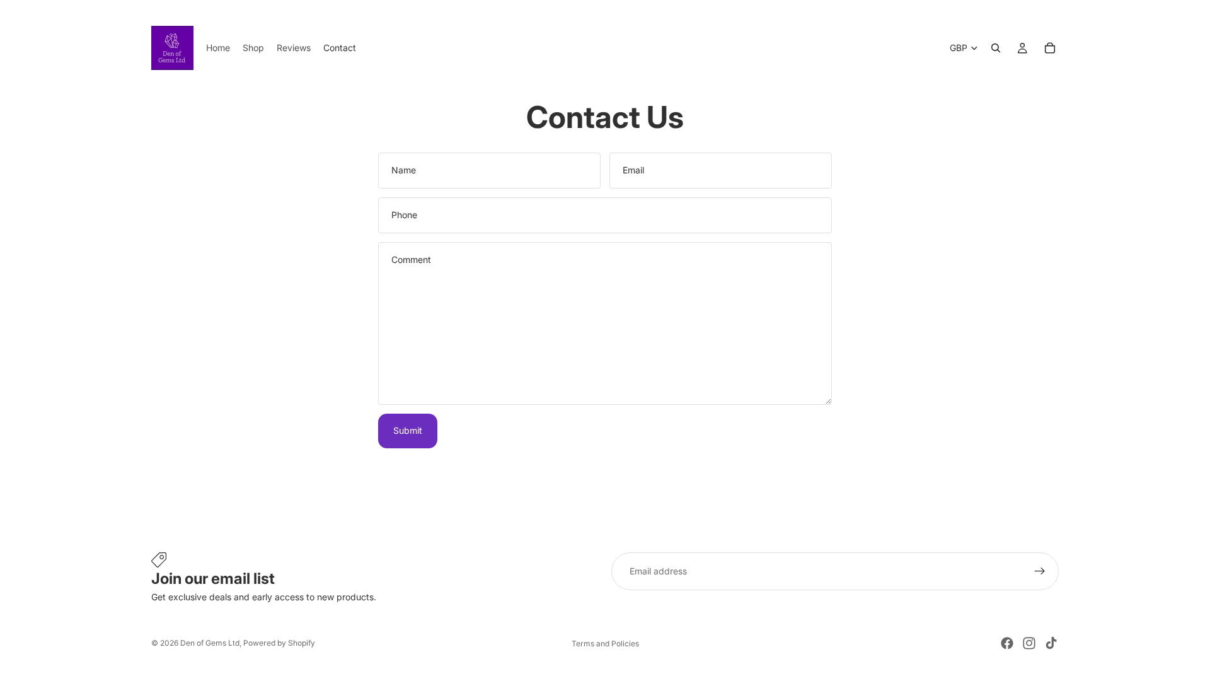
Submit (407, 430)
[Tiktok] (1051, 643)
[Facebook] (1007, 643)
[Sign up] (1040, 571)
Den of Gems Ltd (209, 643)
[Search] (996, 48)
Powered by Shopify (279, 643)
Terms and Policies (605, 643)
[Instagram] (1029, 643)
